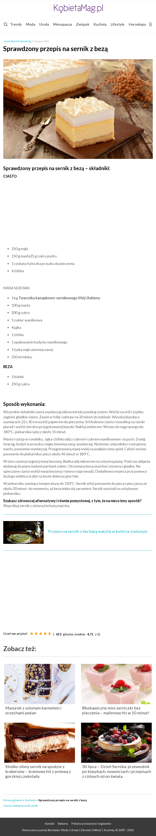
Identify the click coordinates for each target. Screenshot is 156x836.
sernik (34, 805)
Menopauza (62, 24)
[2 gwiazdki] (36, 634)
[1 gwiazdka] (32, 634)
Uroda (44, 24)
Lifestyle (117, 24)
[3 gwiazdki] (41, 634)
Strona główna (12, 800)
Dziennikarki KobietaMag (17, 41)
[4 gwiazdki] (45, 634)
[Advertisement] (78, 211)
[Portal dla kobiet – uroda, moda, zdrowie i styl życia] (78, 8)
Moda (30, 24)
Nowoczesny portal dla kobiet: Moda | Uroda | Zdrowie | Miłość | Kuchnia (68, 830)
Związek (82, 24)
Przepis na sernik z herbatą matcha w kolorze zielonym (97, 531)
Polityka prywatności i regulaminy (91, 823)
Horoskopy (137, 24)
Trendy (16, 24)
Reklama (63, 823)
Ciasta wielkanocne (15, 805)
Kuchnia (99, 24)
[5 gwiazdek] (50, 634)
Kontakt (49, 823)
